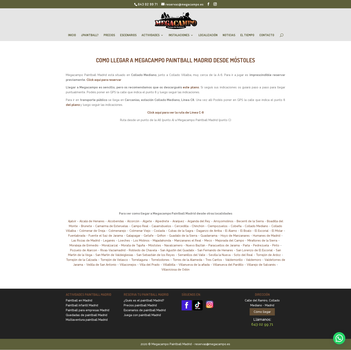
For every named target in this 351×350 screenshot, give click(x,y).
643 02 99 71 (148, 4)
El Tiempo (247, 35)
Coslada (159, 230)
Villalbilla (169, 264)
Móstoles (154, 245)
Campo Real (139, 226)
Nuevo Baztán (195, 245)
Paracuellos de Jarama (224, 245)
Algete (147, 221)
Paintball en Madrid (79, 300)
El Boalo (245, 230)
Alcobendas (116, 221)
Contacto (266, 35)
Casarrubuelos (161, 226)
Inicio (72, 35)
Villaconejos (128, 264)
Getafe (149, 235)
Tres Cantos (213, 259)
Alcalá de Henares (91, 221)
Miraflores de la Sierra (262, 240)
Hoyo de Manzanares (235, 235)
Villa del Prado (150, 264)
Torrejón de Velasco (114, 259)
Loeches (124, 240)
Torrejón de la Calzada (81, 259)
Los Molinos (141, 240)
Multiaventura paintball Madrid (87, 319)
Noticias (229, 35)
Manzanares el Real (187, 240)
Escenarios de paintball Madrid (145, 310)
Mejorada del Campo (229, 240)
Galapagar (133, 235)
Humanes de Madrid (266, 235)
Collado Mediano (256, 226)
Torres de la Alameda (187, 259)
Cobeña (236, 226)
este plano (191, 87)
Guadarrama (208, 235)
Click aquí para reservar (104, 79)
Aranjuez (178, 221)
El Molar (277, 230)
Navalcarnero (173, 245)
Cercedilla (181, 226)
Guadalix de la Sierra (183, 235)
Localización (208, 35)
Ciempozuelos (218, 226)
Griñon (161, 235)
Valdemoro (253, 259)
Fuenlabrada (76, 235)
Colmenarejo (117, 230)
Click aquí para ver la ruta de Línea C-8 (175, 112)
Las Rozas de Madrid (86, 240)
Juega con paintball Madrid (142, 315)
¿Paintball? (90, 35)
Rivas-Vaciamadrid (113, 250)
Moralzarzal (110, 245)
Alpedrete (162, 221)
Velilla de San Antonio (101, 264)
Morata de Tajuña (133, 245)
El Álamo (231, 230)
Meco (208, 240)
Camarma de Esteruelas (111, 226)
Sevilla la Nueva (220, 255)
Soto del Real (243, 255)
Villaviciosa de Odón (175, 269)
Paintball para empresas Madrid (87, 310)
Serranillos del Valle (191, 255)
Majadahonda (162, 240)
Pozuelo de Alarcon (83, 250)
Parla (246, 245)
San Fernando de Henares (215, 250)
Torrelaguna (139, 259)
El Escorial (262, 230)
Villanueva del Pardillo (228, 264)
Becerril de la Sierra (250, 221)
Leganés (109, 240)
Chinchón (198, 226)
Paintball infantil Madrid (82, 305)
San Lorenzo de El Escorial (254, 250)
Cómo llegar (262, 311)
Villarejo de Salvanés (261, 264)
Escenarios (128, 35)
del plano (73, 104)
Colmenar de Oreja (92, 230)
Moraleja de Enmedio (84, 245)
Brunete (86, 226)
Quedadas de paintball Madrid (86, 315)
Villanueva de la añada (194, 264)
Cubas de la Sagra (180, 230)
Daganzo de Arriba (209, 230)
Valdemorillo (234, 259)
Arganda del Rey (198, 221)
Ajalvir (72, 221)
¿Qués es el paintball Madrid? (144, 300)
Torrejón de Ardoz (268, 255)
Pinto (275, 245)
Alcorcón (133, 221)
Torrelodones (160, 259)
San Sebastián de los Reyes (155, 255)
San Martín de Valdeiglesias (114, 255)
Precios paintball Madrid (140, 305)
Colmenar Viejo (140, 230)
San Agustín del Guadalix (177, 250)
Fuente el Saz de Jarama (106, 235)
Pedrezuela (261, 245)
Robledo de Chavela (143, 250)
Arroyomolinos (223, 221)
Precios (109, 35)
